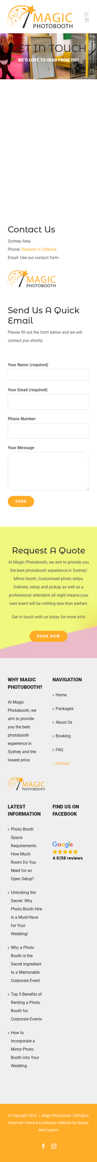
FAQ (59, 749)
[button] (68, 851)
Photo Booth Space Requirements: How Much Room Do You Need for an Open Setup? (24, 854)
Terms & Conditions (40, 1123)
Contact (63, 763)
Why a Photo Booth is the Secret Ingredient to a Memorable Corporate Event (26, 964)
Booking (63, 736)
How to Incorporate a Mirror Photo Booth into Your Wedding (25, 1049)
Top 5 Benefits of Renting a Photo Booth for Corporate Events (26, 1006)
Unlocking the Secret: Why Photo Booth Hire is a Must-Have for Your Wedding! (26, 913)
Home (61, 694)
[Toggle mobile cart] (86, 19)
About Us (64, 722)
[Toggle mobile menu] (86, 14)
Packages (64, 708)
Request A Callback (39, 249)
